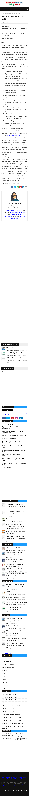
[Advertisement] (14, 283)
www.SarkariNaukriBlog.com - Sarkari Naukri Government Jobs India (13, 785)
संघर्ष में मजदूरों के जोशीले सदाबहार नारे (21, 734)
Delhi (14, 183)
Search (8, 778)
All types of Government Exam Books (13, 652)
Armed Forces (7, 662)
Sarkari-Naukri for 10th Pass (12, 720)
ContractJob (7, 183)
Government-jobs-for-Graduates (13, 706)
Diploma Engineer (8, 667)
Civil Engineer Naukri (9, 694)
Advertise (19, 778)
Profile (22, 778)
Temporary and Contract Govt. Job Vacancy (13, 727)
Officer (5, 682)
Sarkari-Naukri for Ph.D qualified (13, 723)
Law (4, 676)
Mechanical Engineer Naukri (11, 715)
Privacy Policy (18, 777)
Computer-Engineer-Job (10, 697)
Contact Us (13, 778)
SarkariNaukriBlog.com (17, 212)
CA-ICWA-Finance (8, 665)
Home (2, 777)
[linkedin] (21, 418)
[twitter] (8, 418)
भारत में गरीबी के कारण (19, 736)
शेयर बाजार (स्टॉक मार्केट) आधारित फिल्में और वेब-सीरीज (21, 739)
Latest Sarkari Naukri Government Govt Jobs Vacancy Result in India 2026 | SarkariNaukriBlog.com (15, 793)
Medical (5, 679)
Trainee (5, 688)
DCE (11, 183)
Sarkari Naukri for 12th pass (12, 718)
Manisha (4, 22)
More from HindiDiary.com (7, 740)
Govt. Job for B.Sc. (9, 712)
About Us (7, 777)
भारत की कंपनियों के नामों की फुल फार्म (7, 736)
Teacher (5, 685)
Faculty (17, 183)
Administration (7, 659)
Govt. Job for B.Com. (9, 709)
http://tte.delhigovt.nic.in (13, 135)
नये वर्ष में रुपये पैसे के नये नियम (7, 733)
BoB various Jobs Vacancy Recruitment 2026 (14, 435)
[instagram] (16, 418)
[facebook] (4, 418)
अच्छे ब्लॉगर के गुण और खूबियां (7, 738)
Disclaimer (12, 777)
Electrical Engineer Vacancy (11, 700)
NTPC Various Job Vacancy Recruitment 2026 (14, 438)
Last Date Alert (8, 653)
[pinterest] (12, 418)
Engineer (5, 670)
